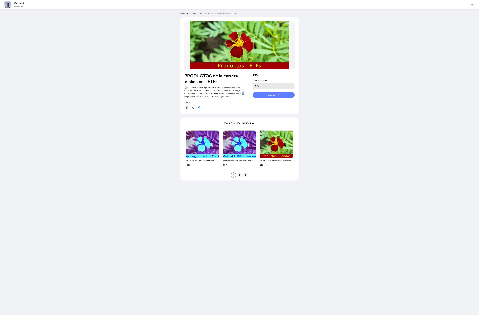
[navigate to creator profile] (7, 4)
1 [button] (233, 175)
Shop (194, 14)
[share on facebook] (198, 107)
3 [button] (245, 175)
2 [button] (239, 175)
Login (472, 5)
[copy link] (186, 107)
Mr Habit (19, 3)
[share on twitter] (192, 107)
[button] (202, 149)
